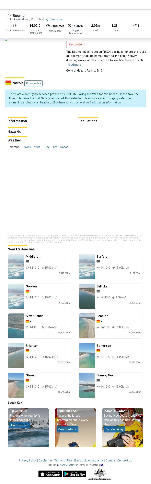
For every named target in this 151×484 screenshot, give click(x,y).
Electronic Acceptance (89, 460)
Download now (67, 429)
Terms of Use (63, 460)
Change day (33, 83)
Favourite (75, 44)
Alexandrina (21, 19)
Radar (64, 147)
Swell (27, 147)
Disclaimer (45, 460)
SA (9, 19)
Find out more (20, 425)
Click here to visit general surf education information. (87, 102)
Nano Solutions (68, 464)
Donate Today (114, 429)
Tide (47, 147)
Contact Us (124, 460)
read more (74, 64)
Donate (110, 460)
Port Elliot (37, 19)
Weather (14, 147)
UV (55, 147)
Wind (37, 147)
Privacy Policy (28, 460)
